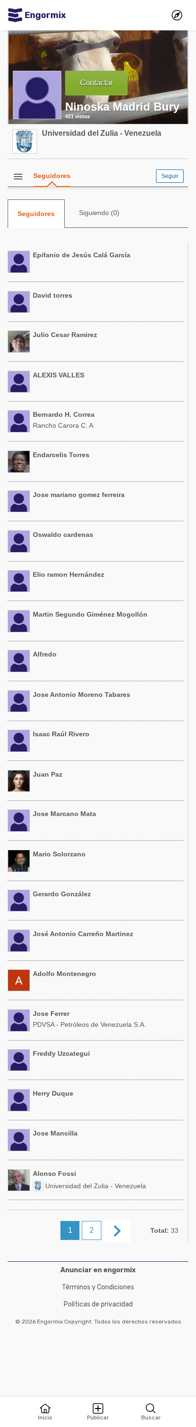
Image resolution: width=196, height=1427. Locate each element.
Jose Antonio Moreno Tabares (81, 694)
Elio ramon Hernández (68, 574)
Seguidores (51, 175)
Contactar (96, 83)
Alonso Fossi (54, 1173)
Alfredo (45, 654)
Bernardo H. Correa (64, 414)
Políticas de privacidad (98, 1304)
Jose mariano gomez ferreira (79, 494)
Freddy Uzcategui (61, 1053)
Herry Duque (53, 1093)
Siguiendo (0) (99, 212)
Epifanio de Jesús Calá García (81, 255)
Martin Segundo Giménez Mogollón (90, 614)
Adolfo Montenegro (64, 973)
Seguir (169, 176)
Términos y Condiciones (98, 1287)
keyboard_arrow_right (117, 1231)
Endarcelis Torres (61, 455)
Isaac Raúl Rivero (61, 734)
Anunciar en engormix (98, 1270)
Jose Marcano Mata (64, 813)
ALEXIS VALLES (58, 375)
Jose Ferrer (51, 1013)
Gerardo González (62, 894)
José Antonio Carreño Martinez (83, 934)
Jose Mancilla (55, 1133)
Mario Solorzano (59, 854)
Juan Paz (47, 774)
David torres (52, 295)
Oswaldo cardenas (63, 534)
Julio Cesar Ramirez (65, 334)
